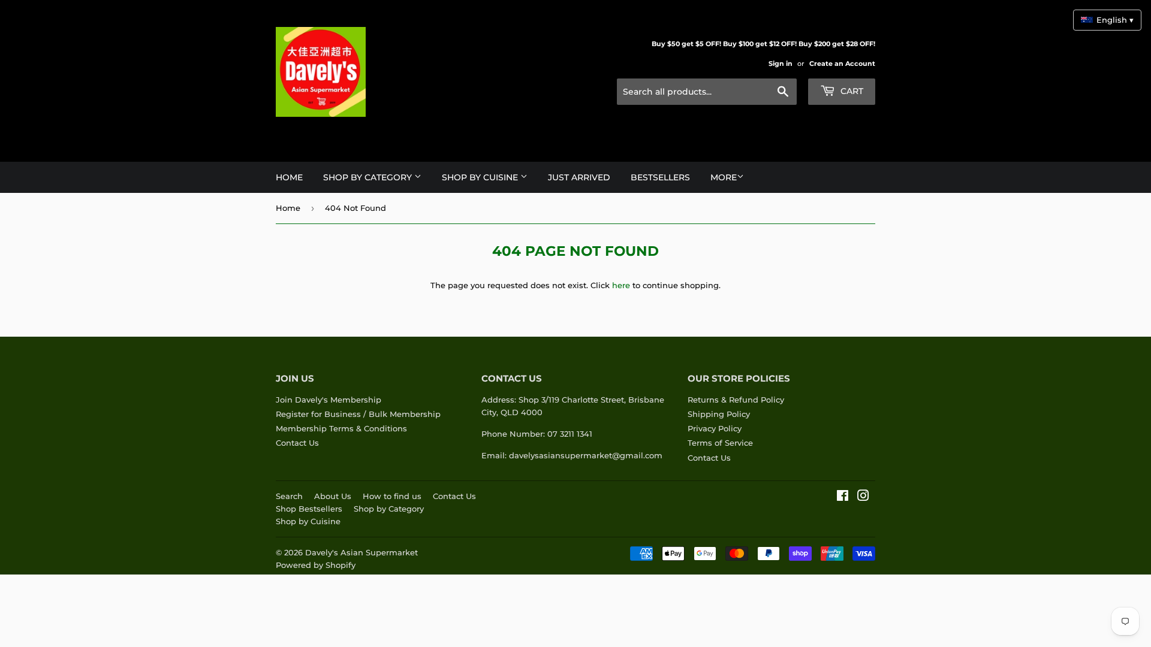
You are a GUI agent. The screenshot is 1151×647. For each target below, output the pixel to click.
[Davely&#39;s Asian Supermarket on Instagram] (863, 497)
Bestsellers (660, 177)
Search (289, 496)
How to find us (392, 496)
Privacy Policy (715, 428)
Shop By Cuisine (481, 177)
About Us (332, 496)
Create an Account (842, 63)
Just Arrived (579, 177)
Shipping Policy (719, 414)
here (621, 285)
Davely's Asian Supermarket (361, 552)
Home (289, 177)
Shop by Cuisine (308, 521)
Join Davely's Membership (328, 399)
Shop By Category (368, 177)
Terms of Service (720, 443)
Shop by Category (389, 508)
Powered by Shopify (315, 565)
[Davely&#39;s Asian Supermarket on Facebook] (842, 497)
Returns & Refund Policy (736, 399)
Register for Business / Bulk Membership (358, 414)
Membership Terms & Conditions (341, 428)
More (723, 177)
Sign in (781, 63)
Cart (850, 91)
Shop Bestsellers (309, 508)
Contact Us (297, 443)
